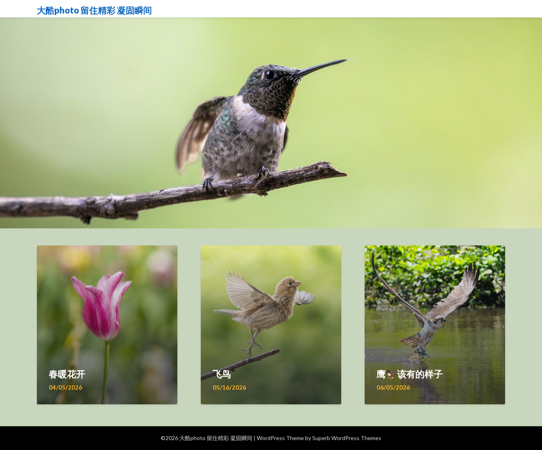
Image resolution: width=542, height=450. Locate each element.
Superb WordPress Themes (346, 438)
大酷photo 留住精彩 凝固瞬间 (94, 10)
